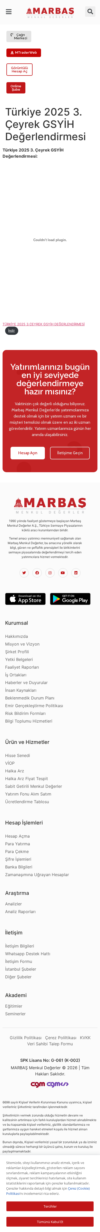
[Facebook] (37, 572)
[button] (10, 11)
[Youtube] (62, 572)
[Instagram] (50, 572)
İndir (11, 331)
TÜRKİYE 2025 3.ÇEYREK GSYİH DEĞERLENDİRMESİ (44, 324)
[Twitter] (24, 572)
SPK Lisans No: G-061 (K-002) (50, 1060)
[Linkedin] (76, 572)
